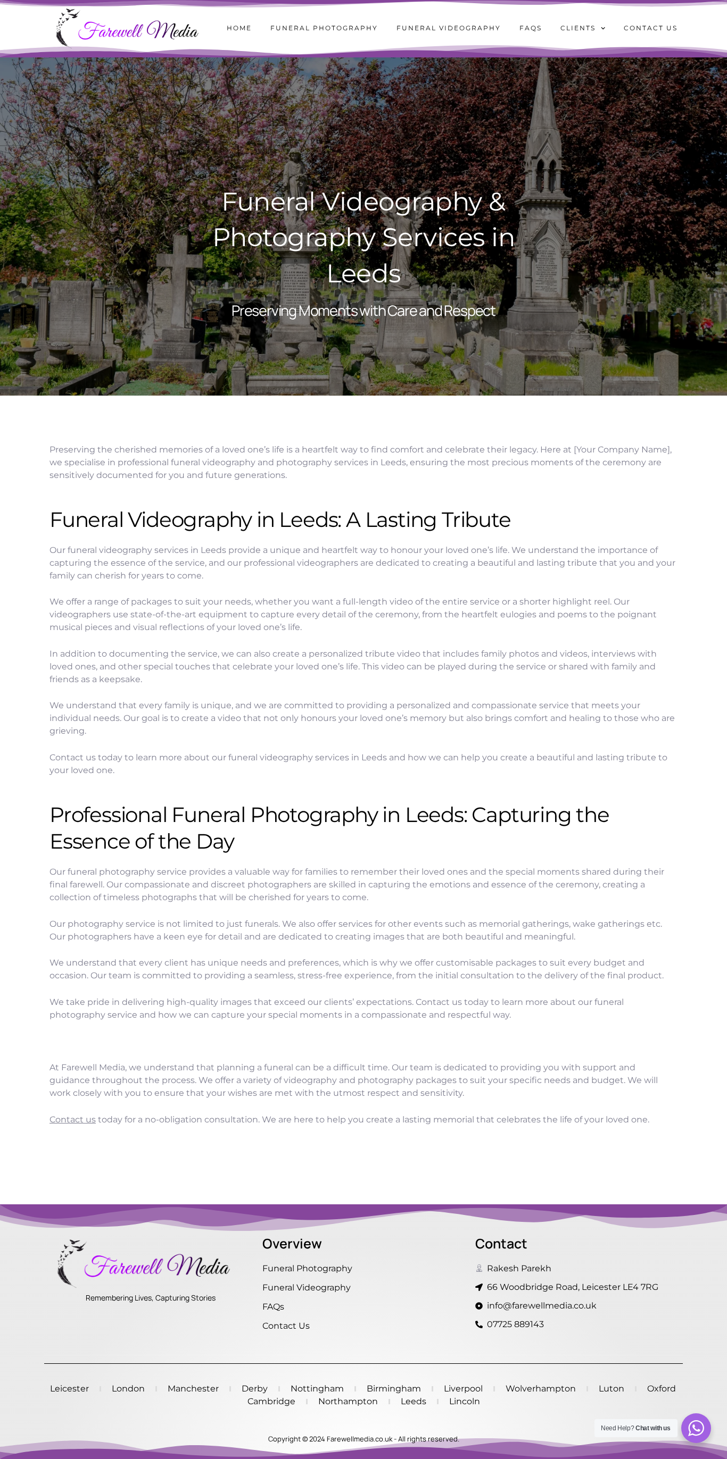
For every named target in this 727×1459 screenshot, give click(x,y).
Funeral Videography (448, 28)
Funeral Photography (324, 28)
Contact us (651, 28)
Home (239, 28)
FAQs (530, 28)
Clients (578, 28)
